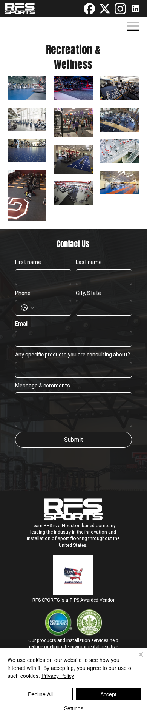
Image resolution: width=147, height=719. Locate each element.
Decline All (40, 694)
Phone (23, 293)
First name (28, 262)
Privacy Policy (57, 675)
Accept (108, 694)
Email (21, 324)
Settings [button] (73, 708)
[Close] (136, 659)
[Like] (89, 8)
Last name (89, 262)
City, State (88, 293)
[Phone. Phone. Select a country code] (27, 307)
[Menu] (133, 26)
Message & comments (42, 386)
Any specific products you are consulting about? (72, 355)
